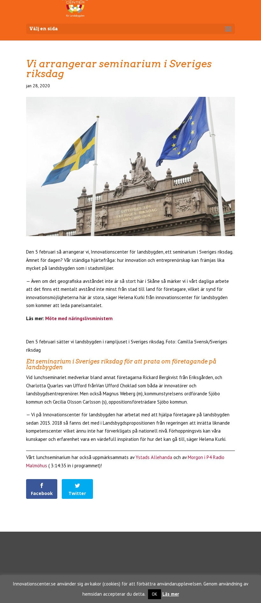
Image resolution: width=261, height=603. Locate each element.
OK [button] (154, 594)
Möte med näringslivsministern (79, 318)
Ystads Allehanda (154, 457)
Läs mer (170, 594)
